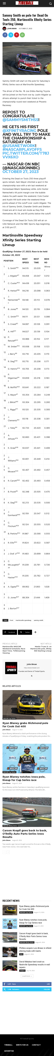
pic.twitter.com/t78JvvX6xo (26, 155)
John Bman (12, 28)
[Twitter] (10, 34)
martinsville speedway (23, 620)
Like (48, 984)
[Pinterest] (16, 34)
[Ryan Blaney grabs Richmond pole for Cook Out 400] (27, 705)
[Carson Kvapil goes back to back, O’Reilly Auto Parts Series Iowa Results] (27, 812)
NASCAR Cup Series (9, 718)
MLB (21, 954)
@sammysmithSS (20, 119)
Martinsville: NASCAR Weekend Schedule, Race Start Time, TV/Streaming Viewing (14, 649)
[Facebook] (5, 34)
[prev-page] (4, 852)
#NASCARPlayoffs (22, 149)
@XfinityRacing (19, 130)
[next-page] (8, 852)
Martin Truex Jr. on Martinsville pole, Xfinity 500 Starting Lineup (40, 648)
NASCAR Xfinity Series (10, 826)
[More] (35, 632)
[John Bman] (5, 28)
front (11, 620)
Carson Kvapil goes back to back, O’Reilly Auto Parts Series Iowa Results (25, 834)
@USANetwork (19, 145)
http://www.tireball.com (32, 668)
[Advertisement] (27, 877)
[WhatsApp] (22, 34)
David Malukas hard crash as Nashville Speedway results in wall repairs (34, 964)
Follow (47, 989)
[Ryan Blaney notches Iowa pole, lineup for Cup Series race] (27, 758)
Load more (26, 976)
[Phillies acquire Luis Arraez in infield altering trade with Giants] (10, 952)
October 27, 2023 (21, 171)
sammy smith (38, 620)
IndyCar (22, 970)
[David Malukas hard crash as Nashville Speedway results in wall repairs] (10, 965)
